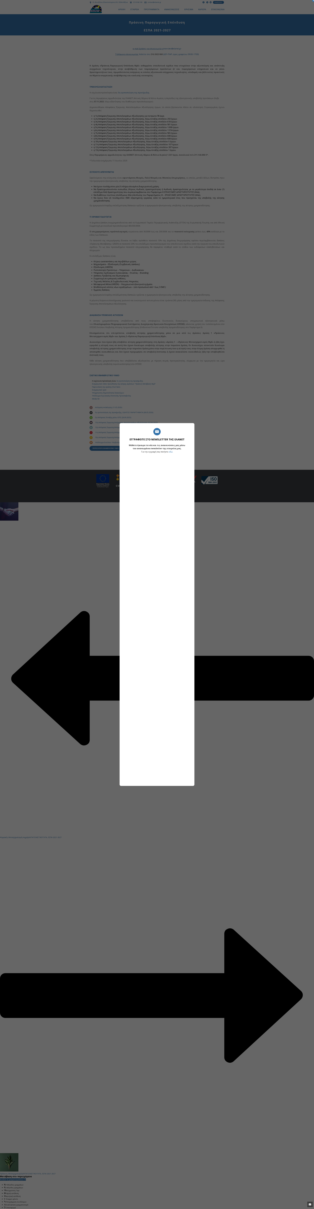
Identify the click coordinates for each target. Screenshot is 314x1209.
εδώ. (171, 451)
